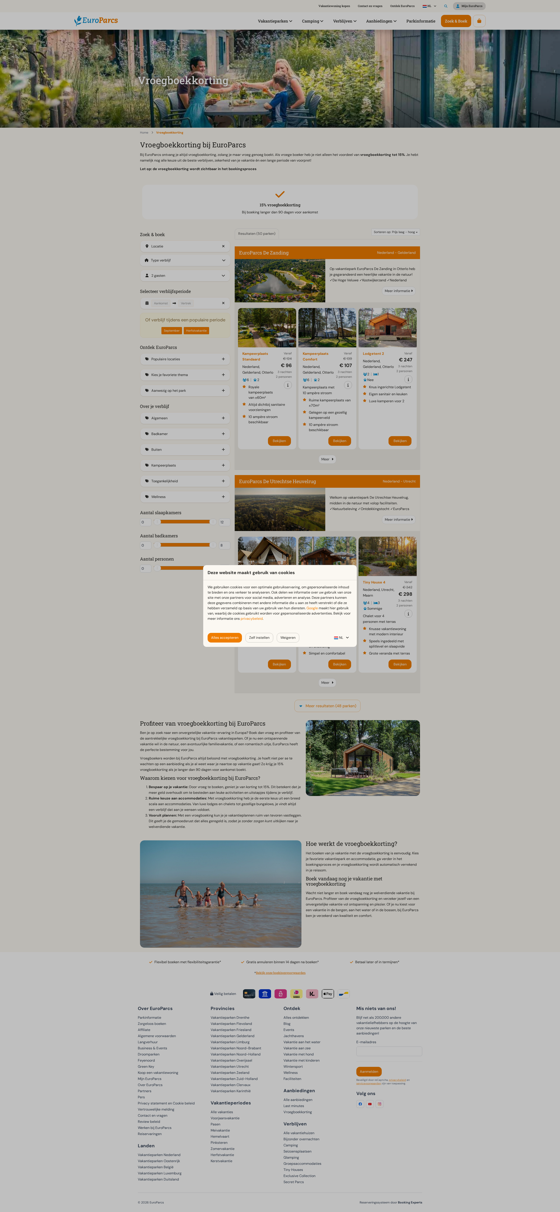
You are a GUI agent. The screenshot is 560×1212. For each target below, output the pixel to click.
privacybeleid (252, 618)
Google (312, 608)
